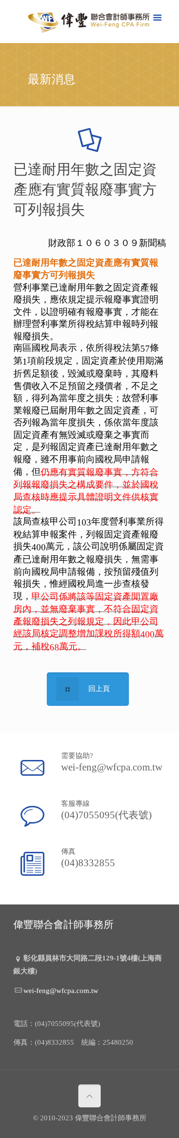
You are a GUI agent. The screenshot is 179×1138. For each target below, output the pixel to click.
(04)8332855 (88, 862)
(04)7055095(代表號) (106, 814)
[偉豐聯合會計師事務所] (89, 24)
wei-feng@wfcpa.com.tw (111, 766)
